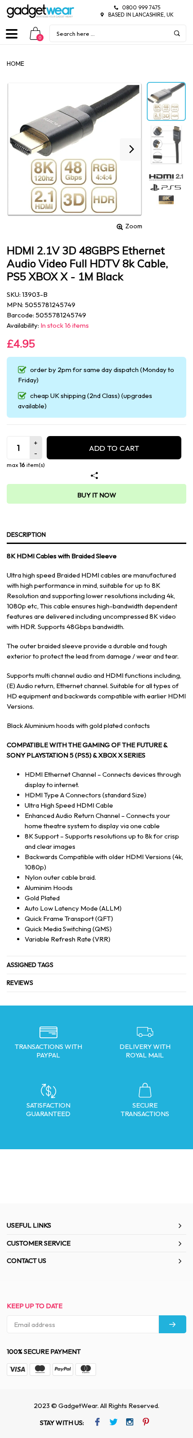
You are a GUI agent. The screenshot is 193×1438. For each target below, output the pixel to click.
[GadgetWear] (40, 11)
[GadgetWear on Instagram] (129, 1423)
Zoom (133, 226)
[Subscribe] (172, 1324)
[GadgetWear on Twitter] (113, 1423)
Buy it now (96, 495)
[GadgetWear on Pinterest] (145, 1423)
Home (15, 64)
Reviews (20, 983)
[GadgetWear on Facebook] (97, 1423)
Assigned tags (30, 965)
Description (26, 535)
